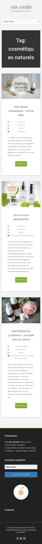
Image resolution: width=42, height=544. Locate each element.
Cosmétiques (29, 355)
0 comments (21, 125)
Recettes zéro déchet (27, 235)
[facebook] (17, 538)
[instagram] (24, 538)
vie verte (21, 7)
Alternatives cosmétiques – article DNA (21, 111)
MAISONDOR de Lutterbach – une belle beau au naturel (21, 335)
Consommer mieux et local (16, 355)
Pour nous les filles (14, 235)
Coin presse (21, 131)
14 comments (21, 229)
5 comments (21, 349)
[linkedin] (21, 538)
